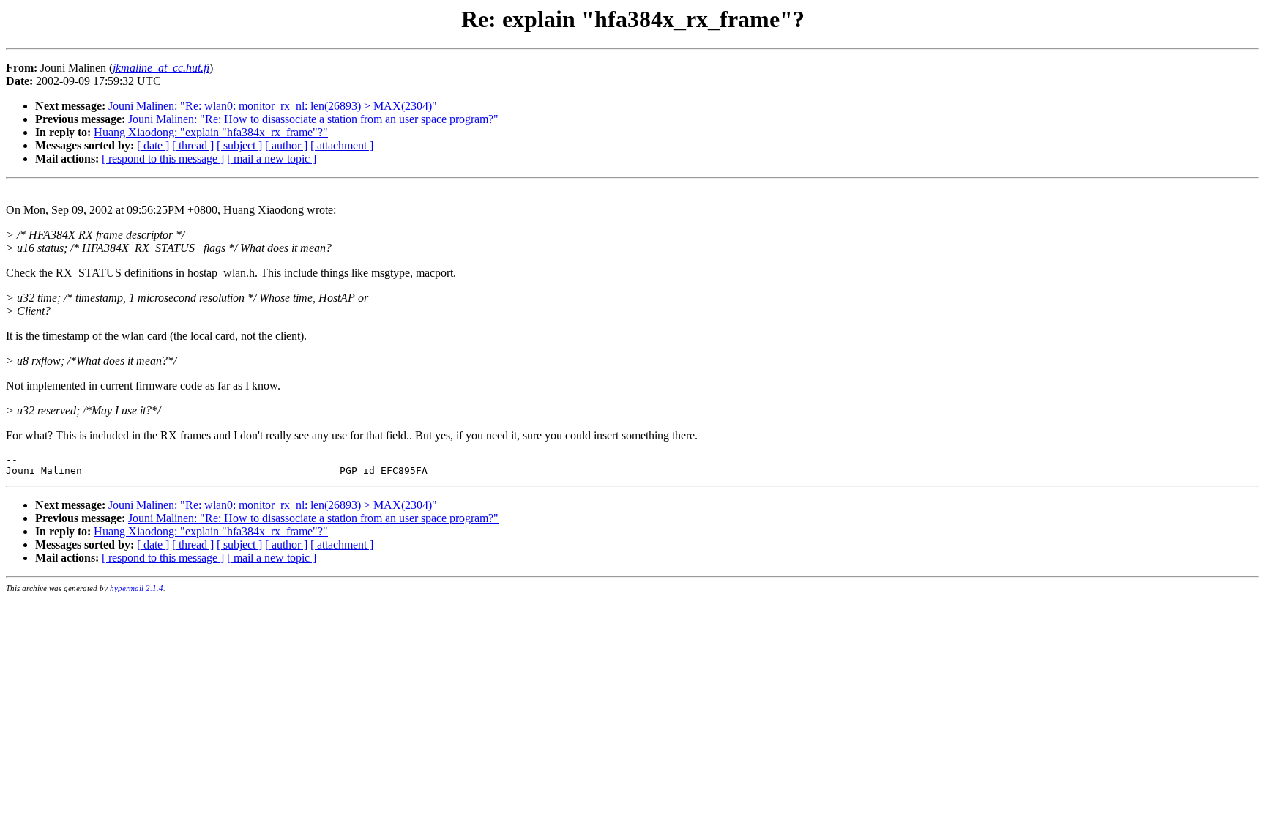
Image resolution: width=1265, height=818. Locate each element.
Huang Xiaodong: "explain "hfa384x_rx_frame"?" (211, 132)
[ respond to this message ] (163, 158)
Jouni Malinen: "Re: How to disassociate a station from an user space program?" (313, 119)
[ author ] (286, 145)
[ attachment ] (341, 145)
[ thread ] (193, 145)
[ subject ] (239, 145)
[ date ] (153, 145)
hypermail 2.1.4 (136, 588)
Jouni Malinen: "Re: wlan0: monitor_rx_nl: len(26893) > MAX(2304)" (272, 106)
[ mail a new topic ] (271, 158)
